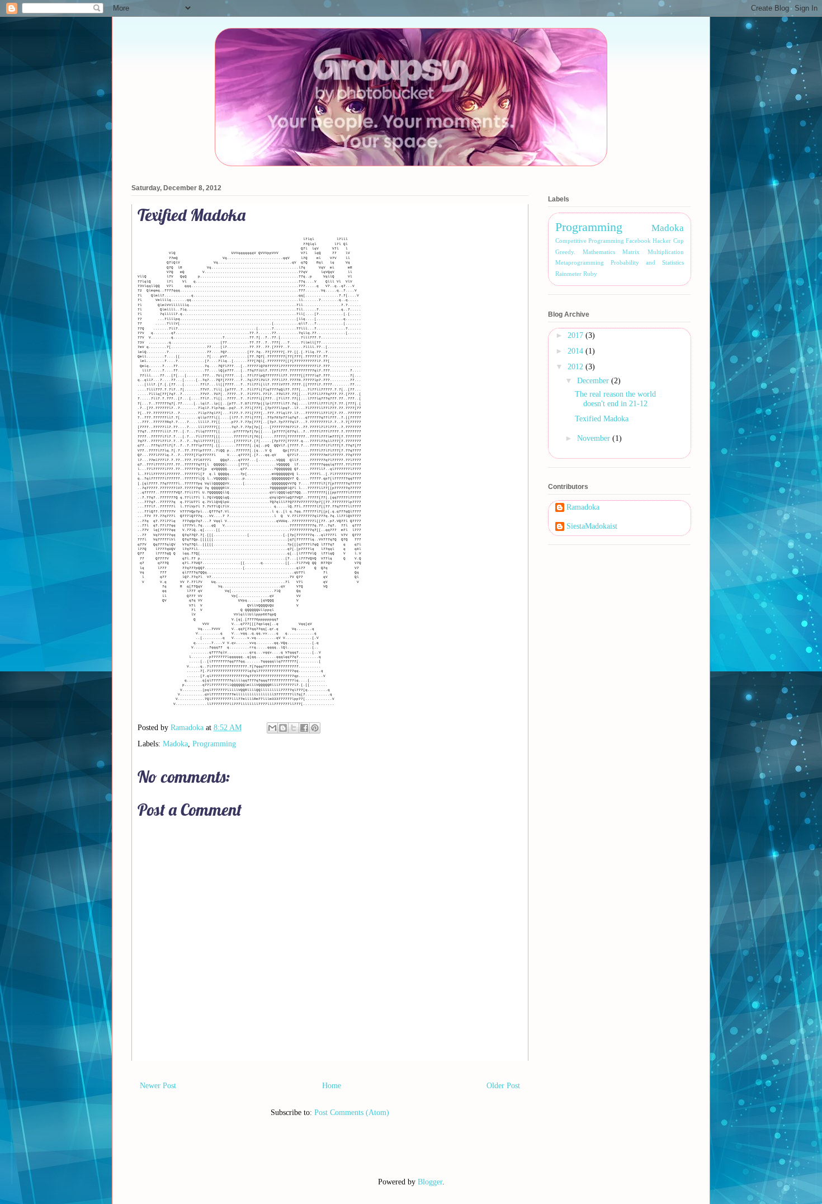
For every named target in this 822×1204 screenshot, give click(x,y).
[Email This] (272, 727)
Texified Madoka (602, 419)
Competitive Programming (589, 240)
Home (331, 1085)
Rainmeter (568, 273)
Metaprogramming (579, 262)
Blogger (430, 1182)
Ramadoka (582, 507)
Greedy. (565, 251)
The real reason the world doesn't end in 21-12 (615, 399)
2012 (576, 367)
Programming (214, 744)
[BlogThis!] (283, 727)
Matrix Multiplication (652, 251)
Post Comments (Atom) (351, 1112)
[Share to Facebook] (304, 727)
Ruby (590, 273)
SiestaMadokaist (591, 526)
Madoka (175, 744)
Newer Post (158, 1085)
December (594, 381)
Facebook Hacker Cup (654, 240)
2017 (576, 335)
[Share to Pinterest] (314, 727)
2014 (576, 351)
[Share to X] (293, 727)
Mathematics (599, 251)
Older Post (503, 1085)
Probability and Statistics (647, 262)
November (594, 438)
